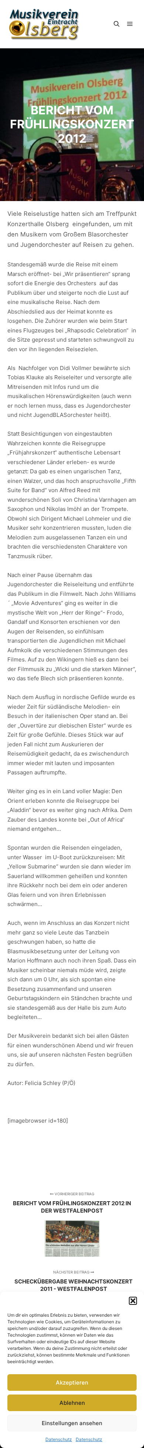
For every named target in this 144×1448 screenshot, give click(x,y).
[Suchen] (116, 24)
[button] (133, 1300)
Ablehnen (72, 1402)
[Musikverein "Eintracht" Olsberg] (44, 24)
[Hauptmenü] (130, 24)
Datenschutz (58, 1439)
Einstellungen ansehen (72, 1423)
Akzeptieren (72, 1382)
